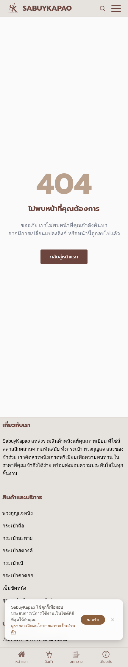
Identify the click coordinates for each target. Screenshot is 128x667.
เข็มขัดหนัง (14, 588)
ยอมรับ (93, 619)
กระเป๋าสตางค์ (17, 550)
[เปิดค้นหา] (102, 8)
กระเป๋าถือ (13, 525)
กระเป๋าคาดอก (17, 575)
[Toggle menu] (116, 8)
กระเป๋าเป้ (12, 563)
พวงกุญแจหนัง (17, 513)
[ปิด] (112, 619)
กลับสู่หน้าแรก (64, 256)
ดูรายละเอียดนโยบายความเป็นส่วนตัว (43, 628)
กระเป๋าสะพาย (17, 538)
